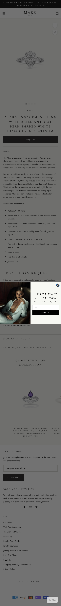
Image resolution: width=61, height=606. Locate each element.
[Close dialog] (57, 285)
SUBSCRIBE (46, 312)
